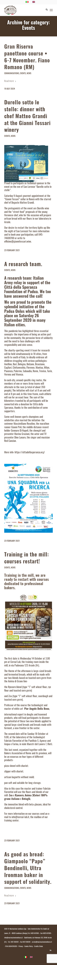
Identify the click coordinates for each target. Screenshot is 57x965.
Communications (11, 74)
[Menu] (51, 10)
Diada (41, 946)
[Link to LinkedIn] (50, 950)
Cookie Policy (28, 946)
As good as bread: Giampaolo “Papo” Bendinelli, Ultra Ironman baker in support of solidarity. (27, 868)
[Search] (45, 10)
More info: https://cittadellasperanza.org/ (24, 452)
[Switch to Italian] (25, 957)
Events (23, 74)
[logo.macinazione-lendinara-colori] (23, 10)
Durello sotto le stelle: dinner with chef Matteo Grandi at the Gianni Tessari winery (27, 116)
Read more (9, 81)
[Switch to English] (31, 957)
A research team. (23, 264)
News (29, 74)
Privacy (21, 946)
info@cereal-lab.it (20, 817)
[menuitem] (45, 10)
